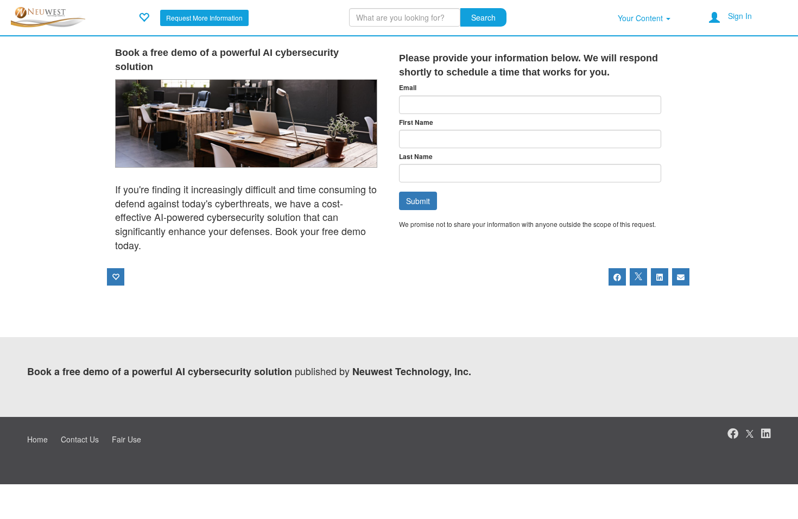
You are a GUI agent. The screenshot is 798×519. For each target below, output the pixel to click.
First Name (416, 122)
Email (407, 87)
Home (37, 439)
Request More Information (204, 17)
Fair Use (126, 439)
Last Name (416, 156)
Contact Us (80, 439)
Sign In (740, 15)
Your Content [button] (641, 17)
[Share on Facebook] (617, 276)
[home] (51, 16)
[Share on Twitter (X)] (638, 276)
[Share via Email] (681, 276)
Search (483, 17)
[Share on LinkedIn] (659, 276)
